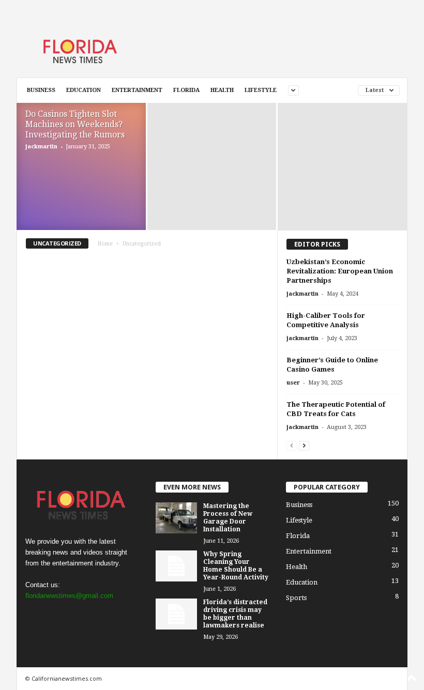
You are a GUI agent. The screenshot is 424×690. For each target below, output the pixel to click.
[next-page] (304, 445)
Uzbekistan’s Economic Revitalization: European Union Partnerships (339, 271)
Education (83, 90)
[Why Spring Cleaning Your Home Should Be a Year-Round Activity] (176, 565)
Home (105, 244)
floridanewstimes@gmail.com (69, 596)
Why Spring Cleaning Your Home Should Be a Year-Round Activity (235, 565)
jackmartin (41, 146)
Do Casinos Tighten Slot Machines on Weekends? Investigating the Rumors (75, 124)
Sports (296, 598)
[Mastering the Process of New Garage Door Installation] (176, 517)
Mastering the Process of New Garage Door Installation (227, 517)
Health (222, 90)
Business (41, 90)
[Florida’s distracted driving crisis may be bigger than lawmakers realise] (176, 614)
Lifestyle (261, 90)
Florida (186, 90)
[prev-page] (291, 445)
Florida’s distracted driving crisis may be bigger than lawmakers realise (235, 614)
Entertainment (137, 90)
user (293, 382)
